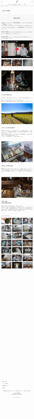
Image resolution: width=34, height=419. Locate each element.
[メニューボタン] (2, 2)
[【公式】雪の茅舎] (17, 2)
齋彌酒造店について (5, 375)
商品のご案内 (4, 371)
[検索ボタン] (32, 2)
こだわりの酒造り (5, 373)
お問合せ (3, 377)
